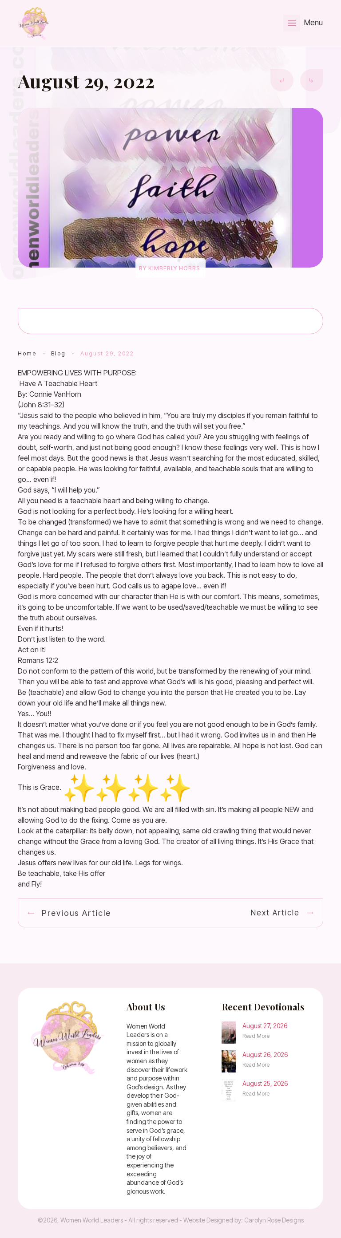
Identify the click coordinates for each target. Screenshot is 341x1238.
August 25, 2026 (265, 1083)
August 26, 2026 (265, 1054)
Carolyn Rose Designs (274, 1220)
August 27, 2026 (264, 1025)
